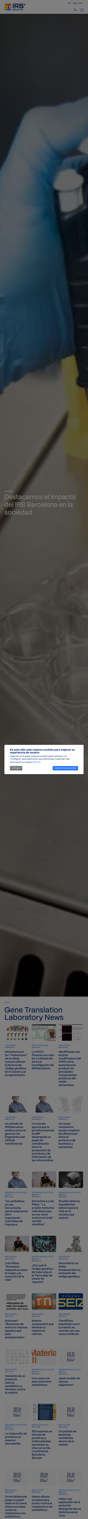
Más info (37, 762)
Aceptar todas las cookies (65, 768)
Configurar (16, 768)
